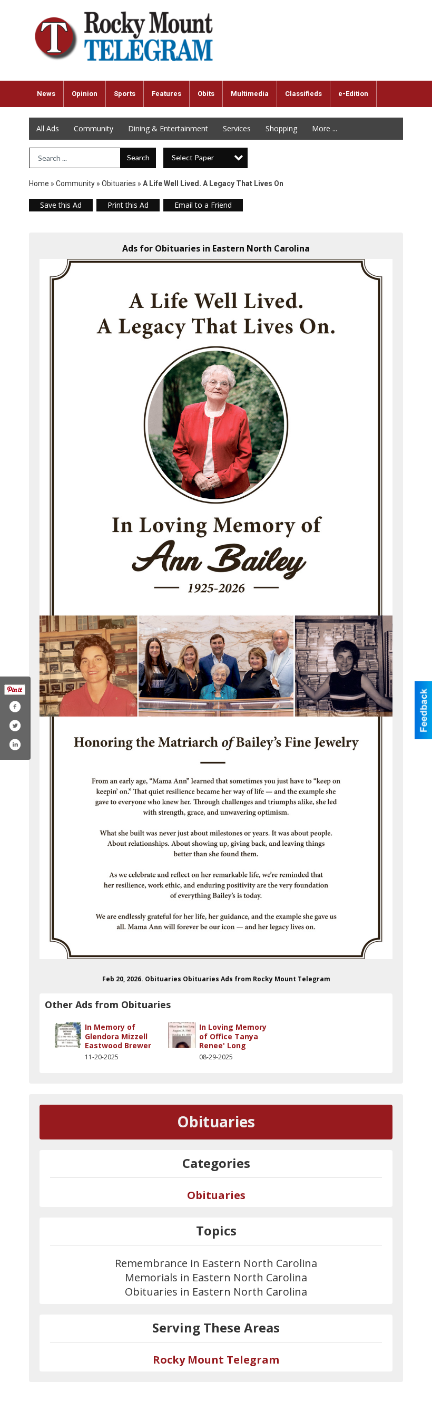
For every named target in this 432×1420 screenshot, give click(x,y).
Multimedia (250, 94)
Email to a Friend (203, 205)
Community (93, 128)
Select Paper (193, 157)
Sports (124, 94)
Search (138, 157)
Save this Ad (61, 205)
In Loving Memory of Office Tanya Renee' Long (233, 1036)
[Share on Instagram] (15, 744)
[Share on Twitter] (15, 725)
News (46, 94)
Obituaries (119, 183)
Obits (206, 94)
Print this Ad (128, 205)
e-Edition (353, 94)
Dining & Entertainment (168, 128)
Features (166, 94)
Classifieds (303, 94)
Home (39, 183)
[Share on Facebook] (15, 706)
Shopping (281, 128)
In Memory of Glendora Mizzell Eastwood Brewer (118, 1036)
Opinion (84, 94)
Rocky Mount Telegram (216, 1360)
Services (237, 128)
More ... (324, 128)
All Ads (47, 128)
